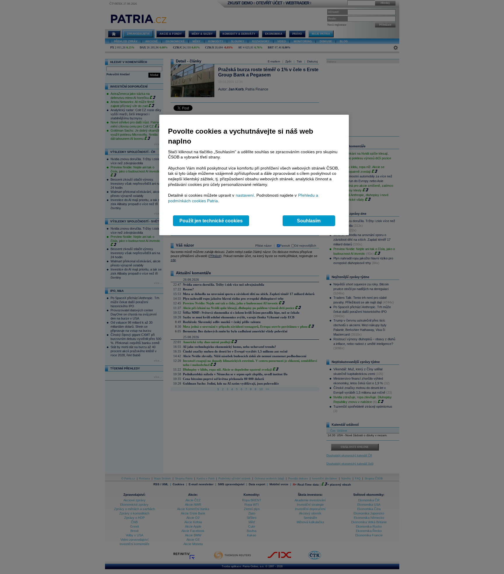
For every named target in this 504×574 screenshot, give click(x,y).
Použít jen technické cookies (211, 220)
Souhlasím (309, 220)
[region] (254, 175)
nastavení (245, 195)
